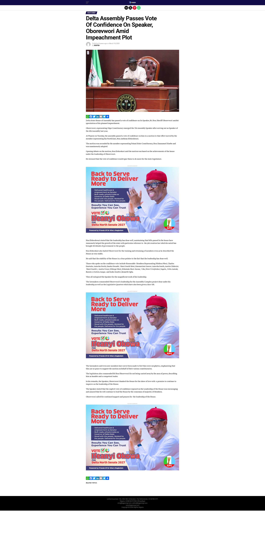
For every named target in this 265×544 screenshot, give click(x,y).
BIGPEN (96, 45)
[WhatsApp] (87, 118)
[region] (132, 527)
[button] (87, 3)
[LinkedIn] (97, 118)
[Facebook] (91, 118)
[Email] (100, 118)
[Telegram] (104, 118)
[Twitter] (94, 118)
